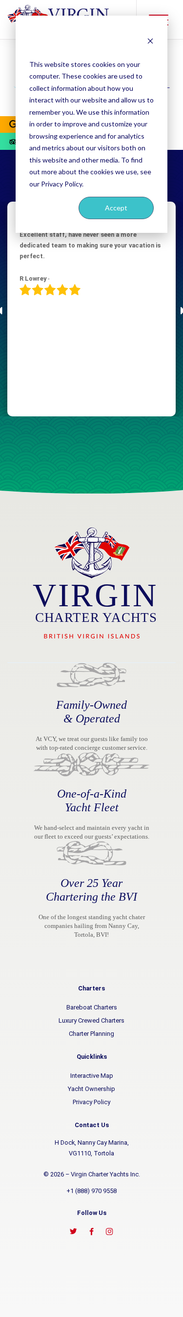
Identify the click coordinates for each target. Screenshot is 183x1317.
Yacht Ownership (91, 1088)
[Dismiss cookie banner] (150, 40)
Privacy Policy (91, 1102)
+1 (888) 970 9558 (91, 1190)
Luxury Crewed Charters (91, 1020)
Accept (116, 208)
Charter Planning (91, 1033)
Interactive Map (91, 1075)
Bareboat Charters (91, 1007)
